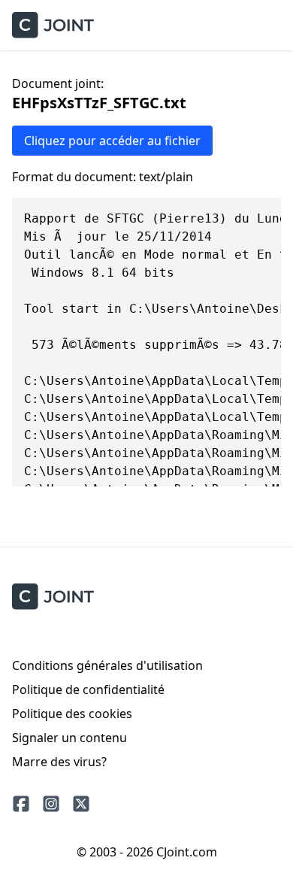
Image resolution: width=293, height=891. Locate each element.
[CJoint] (53, 596)
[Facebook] (21, 804)
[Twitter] (81, 804)
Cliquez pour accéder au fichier (112, 140)
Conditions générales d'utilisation (107, 665)
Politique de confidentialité (88, 689)
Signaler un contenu (69, 737)
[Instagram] (51, 804)
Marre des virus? (59, 761)
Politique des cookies (72, 713)
